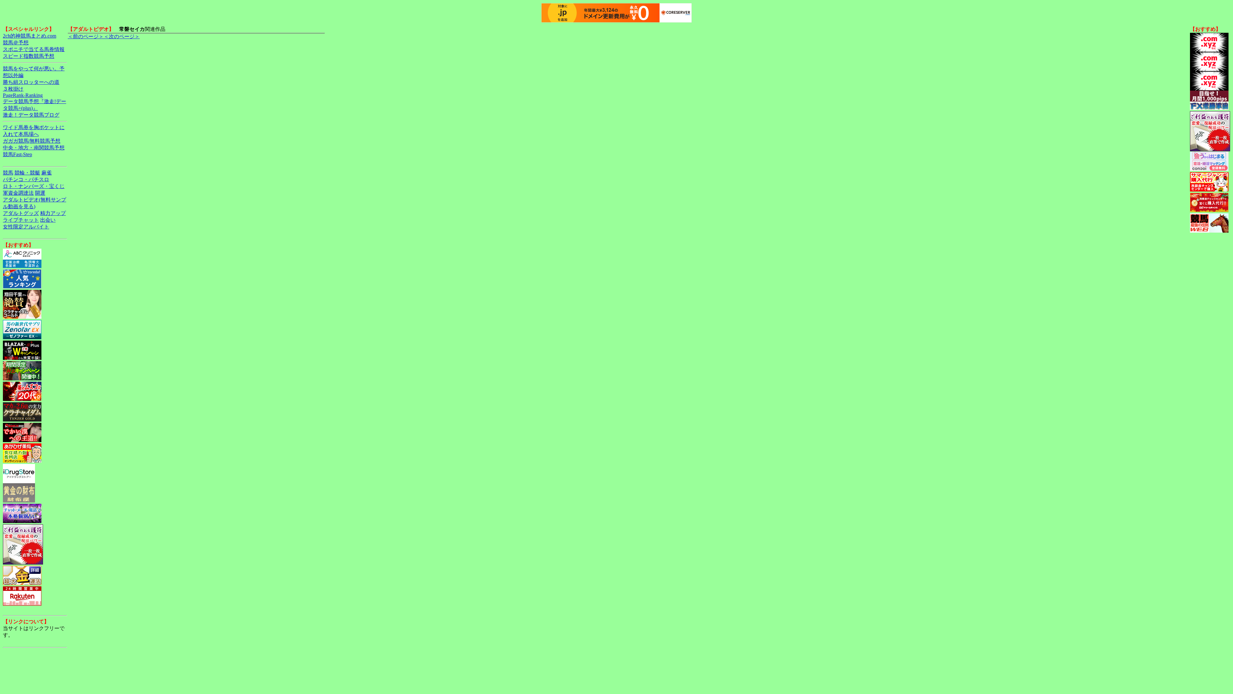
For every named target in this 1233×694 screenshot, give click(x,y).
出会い (48, 220)
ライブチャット (21, 220)
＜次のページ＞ (122, 36)
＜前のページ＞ (86, 36)
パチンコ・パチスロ (26, 179)
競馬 (8, 172)
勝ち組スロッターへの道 (31, 82)
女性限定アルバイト (26, 226)
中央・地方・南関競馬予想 (34, 147)
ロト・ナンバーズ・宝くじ (34, 186)
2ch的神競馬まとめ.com (29, 36)
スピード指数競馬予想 (28, 56)
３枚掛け (13, 89)
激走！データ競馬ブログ (31, 115)
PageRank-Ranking (23, 95)
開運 (40, 193)
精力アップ (53, 213)
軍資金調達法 (18, 193)
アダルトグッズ (21, 213)
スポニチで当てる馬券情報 (34, 49)
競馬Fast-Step (17, 154)
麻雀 (46, 172)
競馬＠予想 (16, 42)
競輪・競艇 (27, 172)
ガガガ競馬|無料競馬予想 (31, 141)
